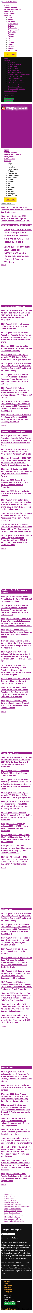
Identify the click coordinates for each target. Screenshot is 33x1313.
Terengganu (12, 50)
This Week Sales (9, 93)
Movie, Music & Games (12, 1217)
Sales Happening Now (10, 91)
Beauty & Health (13, 68)
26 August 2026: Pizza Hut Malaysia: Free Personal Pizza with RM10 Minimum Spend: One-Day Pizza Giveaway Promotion (16, 418)
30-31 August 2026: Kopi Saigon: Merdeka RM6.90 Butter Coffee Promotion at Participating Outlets (16, 357)
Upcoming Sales (9, 95)
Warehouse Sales (10, 7)
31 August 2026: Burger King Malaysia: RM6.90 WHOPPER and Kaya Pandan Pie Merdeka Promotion (14, 483)
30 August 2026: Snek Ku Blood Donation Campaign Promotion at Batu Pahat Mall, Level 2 (15, 1131)
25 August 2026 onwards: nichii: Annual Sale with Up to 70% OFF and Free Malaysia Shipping (16, 348)
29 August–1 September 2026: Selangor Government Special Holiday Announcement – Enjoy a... (15, 218)
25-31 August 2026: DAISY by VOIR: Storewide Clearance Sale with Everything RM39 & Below (15, 680)
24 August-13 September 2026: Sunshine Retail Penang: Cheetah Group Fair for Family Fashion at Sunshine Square (15, 704)
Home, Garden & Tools (12, 1213)
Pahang (11, 34)
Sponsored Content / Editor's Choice (16, 225)
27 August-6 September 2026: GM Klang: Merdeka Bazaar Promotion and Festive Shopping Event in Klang (16, 1140)
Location (7, 16)
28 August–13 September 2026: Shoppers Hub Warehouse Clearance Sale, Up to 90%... (16, 209)
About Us (7, 1295)
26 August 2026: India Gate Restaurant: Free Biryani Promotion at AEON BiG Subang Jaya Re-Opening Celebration (16, 849)
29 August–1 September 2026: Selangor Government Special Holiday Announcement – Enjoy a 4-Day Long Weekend (18, 254)
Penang (11, 36)
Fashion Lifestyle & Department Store (19, 74)
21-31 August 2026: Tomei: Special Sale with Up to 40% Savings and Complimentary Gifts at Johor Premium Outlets (15, 941)
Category (7, 60)
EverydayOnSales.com (8, 1242)
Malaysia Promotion (19, 1253)
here (3, 1273)
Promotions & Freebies (12, 9)
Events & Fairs (9, 13)
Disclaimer (8, 1297)
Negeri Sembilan (14, 30)
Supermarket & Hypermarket (16, 89)
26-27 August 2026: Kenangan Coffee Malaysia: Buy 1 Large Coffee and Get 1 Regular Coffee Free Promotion (16, 816)
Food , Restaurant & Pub (15, 76)
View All (3, 265)
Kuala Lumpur (13, 24)
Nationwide (12, 28)
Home (6, 5)
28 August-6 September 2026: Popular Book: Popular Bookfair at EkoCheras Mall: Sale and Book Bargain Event (15, 1177)
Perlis (10, 40)
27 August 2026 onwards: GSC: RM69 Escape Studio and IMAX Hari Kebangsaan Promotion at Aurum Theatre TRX (16, 516)
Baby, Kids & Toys (10, 1196)
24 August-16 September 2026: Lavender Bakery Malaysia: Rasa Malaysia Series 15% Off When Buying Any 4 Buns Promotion (14, 860)
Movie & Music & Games (15, 85)
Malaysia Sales (9, 11)
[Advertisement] (16, 130)
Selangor (11, 48)
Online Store (12, 32)
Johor (10, 18)
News (6, 97)
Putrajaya (11, 42)
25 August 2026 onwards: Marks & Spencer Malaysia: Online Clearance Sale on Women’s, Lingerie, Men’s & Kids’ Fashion (16, 644)
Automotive (11, 62)
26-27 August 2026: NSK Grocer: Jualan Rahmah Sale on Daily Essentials (14, 951)
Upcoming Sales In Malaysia (13, 431)
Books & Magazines (13, 70)
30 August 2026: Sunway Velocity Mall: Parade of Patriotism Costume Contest (16, 493)
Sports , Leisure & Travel (12, 1219)
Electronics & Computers (15, 72)
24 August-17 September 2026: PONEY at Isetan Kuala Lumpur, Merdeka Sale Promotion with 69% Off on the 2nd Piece (16, 1018)
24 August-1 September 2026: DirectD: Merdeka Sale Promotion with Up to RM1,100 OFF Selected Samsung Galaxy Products (15, 1007)
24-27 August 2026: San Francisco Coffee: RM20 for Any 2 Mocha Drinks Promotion (15, 326)
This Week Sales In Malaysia (13, 306)
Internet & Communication (16, 83)
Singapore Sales (23, 1262)
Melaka (11, 26)
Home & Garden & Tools (15, 81)
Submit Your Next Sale (12, 1301)
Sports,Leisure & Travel (15, 87)
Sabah (10, 44)
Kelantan (11, 22)
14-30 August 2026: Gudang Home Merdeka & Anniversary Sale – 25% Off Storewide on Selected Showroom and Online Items (16, 974)
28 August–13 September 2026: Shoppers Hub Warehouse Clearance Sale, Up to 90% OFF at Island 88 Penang (18, 235)
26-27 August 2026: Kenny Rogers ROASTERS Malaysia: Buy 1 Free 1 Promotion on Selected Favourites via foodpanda (15, 838)
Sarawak (11, 46)
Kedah (10, 20)
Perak (10, 38)
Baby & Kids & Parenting (15, 64)
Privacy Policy (9, 1299)
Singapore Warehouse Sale (10, 1265)
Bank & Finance (12, 66)
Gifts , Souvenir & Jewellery (16, 78)
